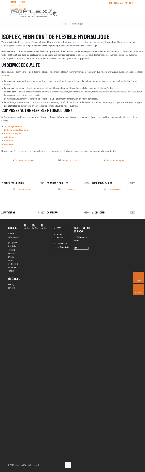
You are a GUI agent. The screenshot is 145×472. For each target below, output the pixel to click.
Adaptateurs (10, 137)
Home (65, 24)
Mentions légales (61, 236)
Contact (139, 292)
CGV (59, 228)
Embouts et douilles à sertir (16, 130)
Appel (139, 280)
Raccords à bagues (12, 133)
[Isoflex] (33, 12)
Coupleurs (8, 140)
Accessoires (9, 144)
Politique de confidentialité (63, 245)
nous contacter (22, 151)
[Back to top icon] (68, 465)
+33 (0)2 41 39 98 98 (122, 3)
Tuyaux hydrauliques (13, 126)
